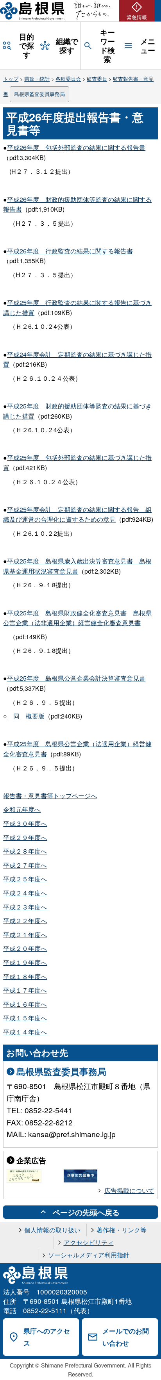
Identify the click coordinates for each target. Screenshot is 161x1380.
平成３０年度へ (25, 823)
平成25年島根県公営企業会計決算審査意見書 (76, 678)
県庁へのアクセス (46, 1337)
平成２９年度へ (25, 837)
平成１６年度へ (25, 1004)
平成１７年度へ (25, 990)
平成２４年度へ (25, 892)
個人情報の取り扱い (52, 1229)
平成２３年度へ (25, 906)
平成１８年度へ (25, 976)
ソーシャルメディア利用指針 (88, 1254)
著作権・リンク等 (122, 1229)
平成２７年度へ (25, 865)
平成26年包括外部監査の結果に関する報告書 (76, 147)
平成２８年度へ (25, 851)
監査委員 (97, 78)
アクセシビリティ (89, 1242)
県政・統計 (37, 78)
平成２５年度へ (25, 878)
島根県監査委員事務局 (39, 94)
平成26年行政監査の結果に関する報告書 (70, 250)
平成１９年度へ (25, 962)
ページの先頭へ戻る (86, 1212)
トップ (10, 78)
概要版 (29, 715)
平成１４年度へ (25, 1031)
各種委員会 (68, 78)
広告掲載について (129, 1190)
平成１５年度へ (25, 1017)
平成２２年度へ (25, 920)
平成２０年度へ (25, 948)
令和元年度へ (22, 809)
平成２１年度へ (25, 934)
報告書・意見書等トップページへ (50, 795)
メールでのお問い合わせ (125, 1337)
